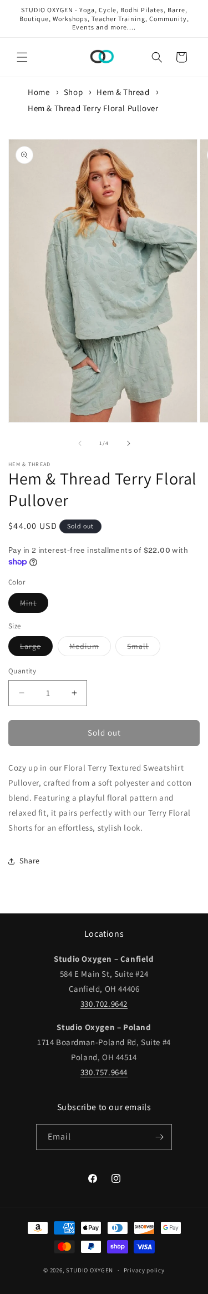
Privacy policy (144, 1270)
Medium (90, 648)
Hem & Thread (123, 92)
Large (36, 648)
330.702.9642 (104, 1003)
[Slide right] (128, 443)
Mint (34, 605)
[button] (22, 57)
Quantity (22, 671)
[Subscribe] (159, 1137)
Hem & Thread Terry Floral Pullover (93, 108)
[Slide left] (80, 443)
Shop (73, 92)
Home (38, 92)
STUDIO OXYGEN (89, 1270)
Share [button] (29, 861)
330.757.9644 (104, 1072)
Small (143, 648)
